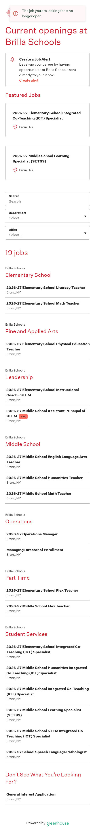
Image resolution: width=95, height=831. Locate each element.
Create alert (28, 80)
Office (13, 230)
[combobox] (9, 218)
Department (17, 213)
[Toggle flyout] (85, 216)
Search (14, 196)
